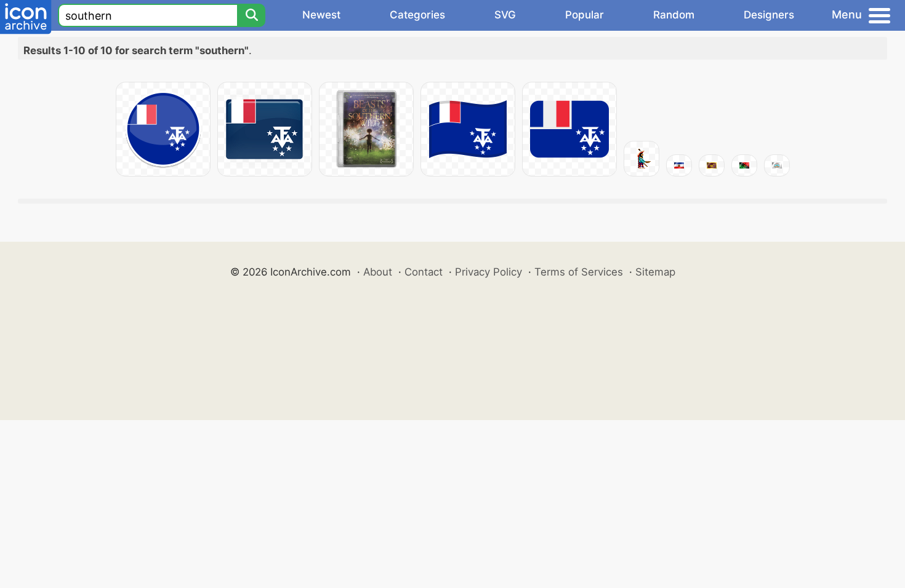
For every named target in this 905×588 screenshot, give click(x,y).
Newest (321, 15)
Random (673, 15)
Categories (417, 15)
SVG (505, 15)
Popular (584, 15)
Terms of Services (578, 272)
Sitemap (655, 272)
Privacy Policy (488, 272)
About (377, 272)
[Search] (251, 15)
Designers (769, 15)
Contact (423, 272)
